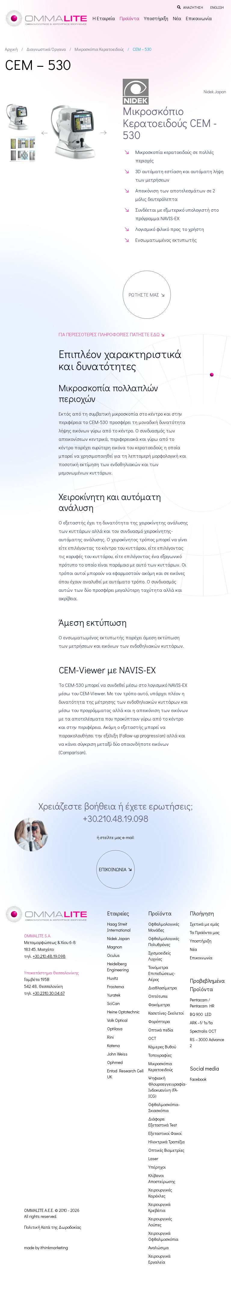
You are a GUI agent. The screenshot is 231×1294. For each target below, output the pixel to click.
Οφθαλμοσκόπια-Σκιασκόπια (164, 1107)
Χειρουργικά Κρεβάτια (159, 1207)
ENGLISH (217, 7)
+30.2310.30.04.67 (49, 993)
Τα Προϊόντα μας (205, 932)
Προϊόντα (129, 18)
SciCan (113, 1003)
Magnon (114, 947)
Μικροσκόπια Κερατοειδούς (99, 49)
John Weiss (117, 1054)
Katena (113, 1045)
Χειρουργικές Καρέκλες (160, 1193)
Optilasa (114, 1028)
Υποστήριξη (156, 18)
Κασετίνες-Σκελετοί (166, 1013)
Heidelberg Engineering (118, 967)
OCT (152, 1038)
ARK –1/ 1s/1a (201, 1022)
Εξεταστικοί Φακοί (165, 1133)
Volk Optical (117, 1020)
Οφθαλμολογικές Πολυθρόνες (163, 941)
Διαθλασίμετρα (162, 988)
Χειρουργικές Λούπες (160, 1222)
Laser (153, 1158)
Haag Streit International (119, 927)
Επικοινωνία (199, 18)
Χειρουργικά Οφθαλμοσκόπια (163, 1236)
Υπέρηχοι (157, 1167)
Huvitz (112, 978)
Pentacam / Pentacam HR (202, 1003)
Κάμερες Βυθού (162, 1047)
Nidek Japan (118, 938)
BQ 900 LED (200, 1014)
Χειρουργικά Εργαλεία (159, 1259)
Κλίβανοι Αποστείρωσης (161, 1178)
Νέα (177, 18)
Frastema (115, 986)
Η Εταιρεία (104, 18)
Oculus (113, 955)
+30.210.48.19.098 (115, 818)
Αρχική (11, 49)
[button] (44, 133)
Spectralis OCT (203, 1031)
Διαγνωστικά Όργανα (46, 49)
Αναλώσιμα (158, 1247)
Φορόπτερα (159, 1021)
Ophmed (115, 1062)
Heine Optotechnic (123, 1012)
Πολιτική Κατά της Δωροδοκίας (52, 1227)
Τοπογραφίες (160, 1055)
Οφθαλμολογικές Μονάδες (163, 927)
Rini (110, 1037)
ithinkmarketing (54, 1247)
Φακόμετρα (159, 1004)
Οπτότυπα (158, 996)
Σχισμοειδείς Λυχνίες (159, 956)
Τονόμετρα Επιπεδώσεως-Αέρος (161, 973)
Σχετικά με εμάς (204, 924)
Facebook (198, 1079)
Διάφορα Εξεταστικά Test (162, 1122)
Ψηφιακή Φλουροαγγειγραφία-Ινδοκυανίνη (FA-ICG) (167, 1087)
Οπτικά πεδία (160, 1030)
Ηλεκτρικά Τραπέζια (166, 1142)
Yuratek (113, 995)
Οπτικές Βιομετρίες (166, 1150)
